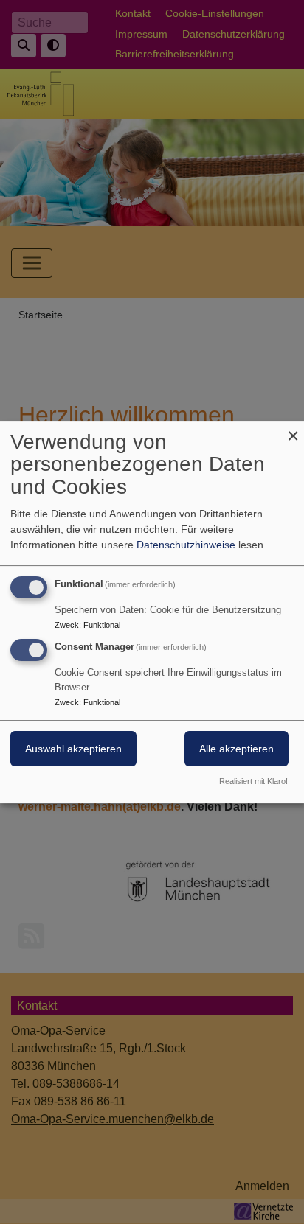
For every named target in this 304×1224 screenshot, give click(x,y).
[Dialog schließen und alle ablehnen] (293, 430)
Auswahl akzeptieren (73, 749)
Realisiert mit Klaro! (253, 781)
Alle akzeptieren (236, 749)
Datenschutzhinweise (186, 544)
